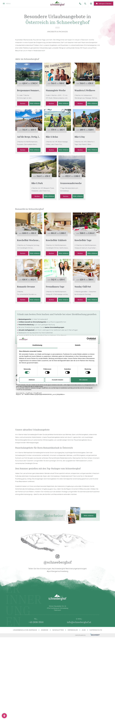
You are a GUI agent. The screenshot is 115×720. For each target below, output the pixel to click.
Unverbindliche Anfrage (25, 630)
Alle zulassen (83, 380)
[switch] (47, 372)
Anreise (44, 630)
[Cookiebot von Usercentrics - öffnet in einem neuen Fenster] (88, 339)
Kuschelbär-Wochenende (28, 223)
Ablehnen (32, 380)
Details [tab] (77, 345)
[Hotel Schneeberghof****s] (57, 3)
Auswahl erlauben (57, 380)
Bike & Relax (57, 120)
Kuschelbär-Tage (86, 223)
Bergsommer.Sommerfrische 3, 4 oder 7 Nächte (28, 73)
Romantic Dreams (28, 269)
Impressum (73, 630)
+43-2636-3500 (80, 3)
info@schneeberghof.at (79, 622)
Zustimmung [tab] (37, 345)
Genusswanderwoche (71, 166)
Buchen (22, 103)
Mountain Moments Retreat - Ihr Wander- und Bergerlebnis (86, 73)
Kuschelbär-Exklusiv (57, 223)
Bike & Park (43, 166)
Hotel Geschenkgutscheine (57, 515)
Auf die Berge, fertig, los (28, 120)
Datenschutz (96, 630)
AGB (84, 630)
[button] (85, 3)
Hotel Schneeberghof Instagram (57, 551)
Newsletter (58, 630)
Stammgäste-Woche (57, 73)
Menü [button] (8, 3)
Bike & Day (86, 120)
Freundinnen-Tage (57, 269)
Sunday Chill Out (86, 269)
